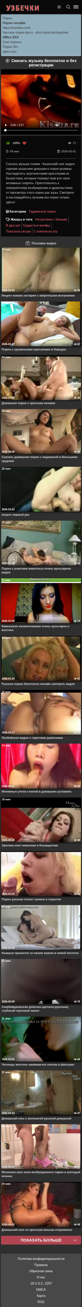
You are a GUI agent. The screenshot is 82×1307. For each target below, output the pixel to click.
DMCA (41, 1289)
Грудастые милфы (36, 225)
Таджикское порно (42, 211)
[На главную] (23, 7)
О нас (41, 1277)
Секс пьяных (12, 42)
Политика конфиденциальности (41, 1258)
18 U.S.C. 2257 (41, 1283)
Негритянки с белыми (51, 219)
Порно (7, 18)
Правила (41, 1265)
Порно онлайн (14, 23)
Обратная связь (41, 1271)
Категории (18, 211)
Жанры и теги (21, 219)
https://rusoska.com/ (16, 27)
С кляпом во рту (46, 231)
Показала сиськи (18, 231)
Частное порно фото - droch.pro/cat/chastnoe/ (35, 32)
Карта (41, 1295)
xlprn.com (9, 51)
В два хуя (13, 225)
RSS (41, 1302)
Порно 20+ (10, 47)
